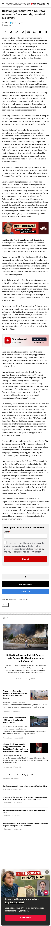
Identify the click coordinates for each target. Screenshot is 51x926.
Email (6, 532)
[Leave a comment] (40, 32)
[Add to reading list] (46, 32)
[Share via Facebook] (5, 32)
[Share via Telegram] (23, 32)
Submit (25, 559)
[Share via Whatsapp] (17, 32)
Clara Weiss (5, 23)
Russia (5, 605)
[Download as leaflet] (34, 32)
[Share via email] (28, 32)
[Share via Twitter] (11, 32)
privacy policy (38, 549)
